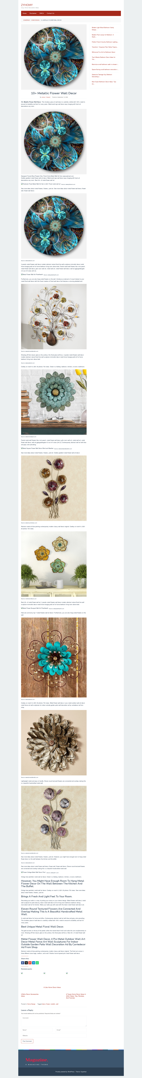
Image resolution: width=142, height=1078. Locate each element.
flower (48, 1004)
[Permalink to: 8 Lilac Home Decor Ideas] (54, 979)
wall (57, 1004)
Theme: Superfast (81, 1072)
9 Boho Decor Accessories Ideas (29, 995)
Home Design (31, 1004)
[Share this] (22, 962)
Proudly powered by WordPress (65, 1072)
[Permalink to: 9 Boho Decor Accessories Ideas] (31, 982)
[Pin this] (29, 962)
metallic (53, 1004)
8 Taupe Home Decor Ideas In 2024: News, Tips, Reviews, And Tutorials (76, 996)
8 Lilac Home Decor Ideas (52, 987)
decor (43, 1004)
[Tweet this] (26, 962)
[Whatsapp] (37, 962)
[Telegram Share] (33, 962)
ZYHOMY (27, 5)
